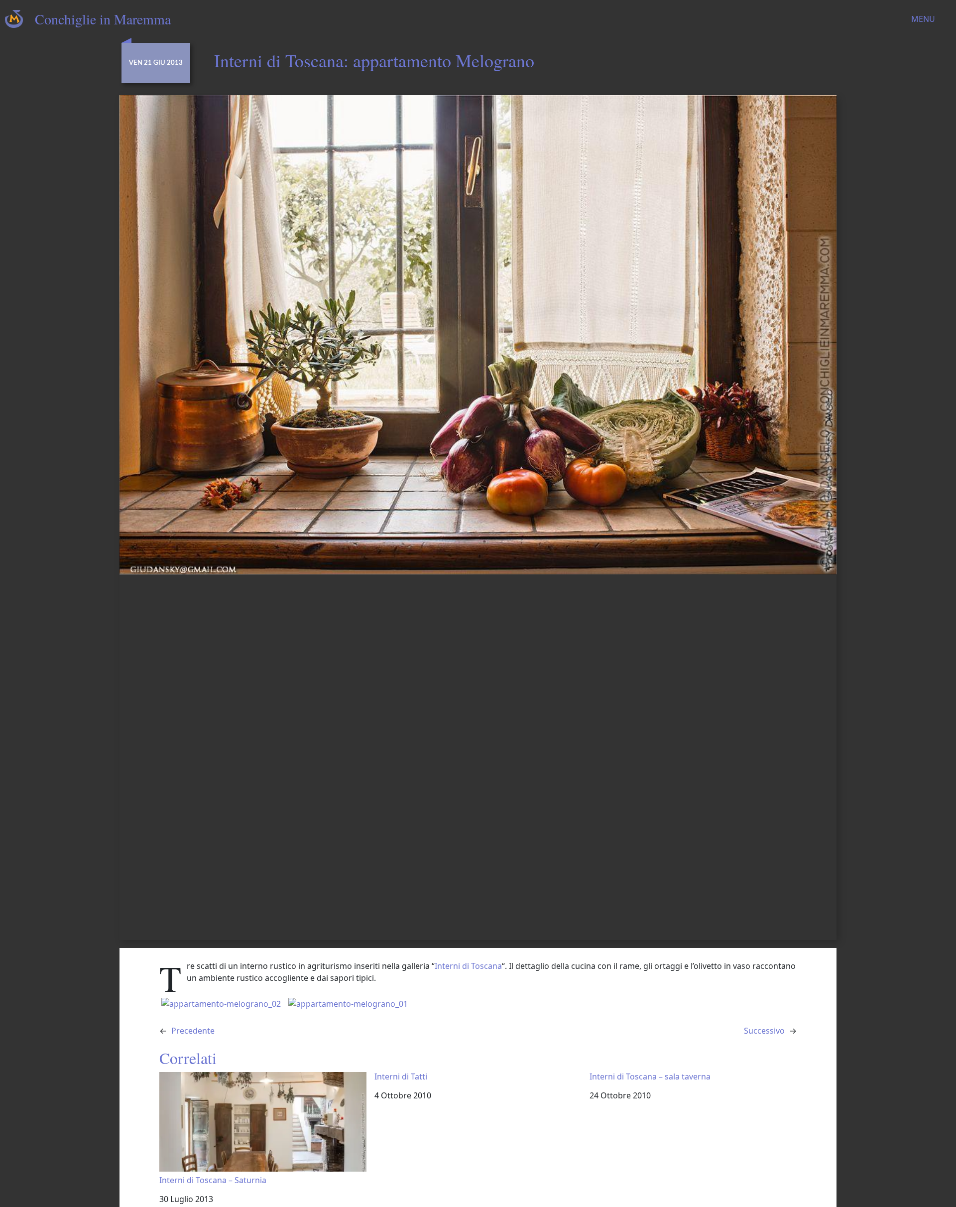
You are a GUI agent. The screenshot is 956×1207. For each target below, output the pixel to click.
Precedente (193, 1030)
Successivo (764, 1030)
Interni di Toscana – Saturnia (212, 1180)
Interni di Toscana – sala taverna (650, 1076)
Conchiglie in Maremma (103, 18)
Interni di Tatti (400, 1076)
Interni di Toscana (468, 965)
